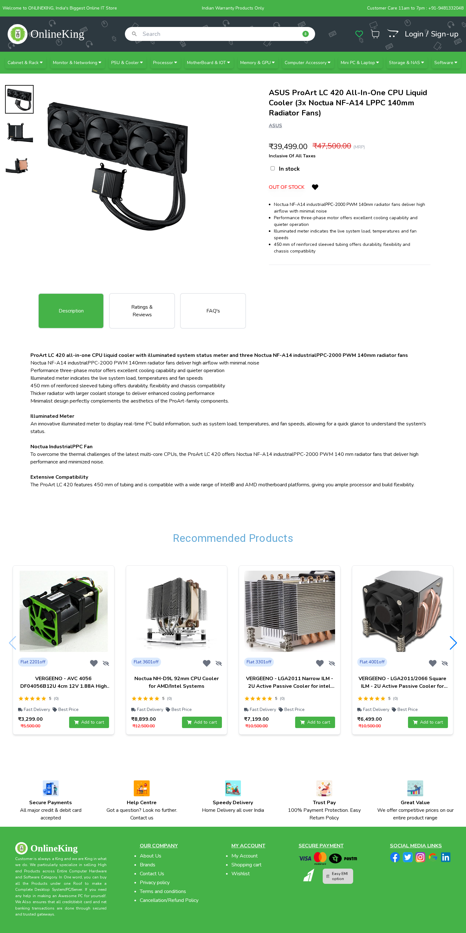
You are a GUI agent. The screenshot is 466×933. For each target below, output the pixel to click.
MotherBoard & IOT (206, 63)
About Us (150, 855)
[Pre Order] (392, 33)
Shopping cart (246, 864)
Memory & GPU (255, 63)
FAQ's (213, 310)
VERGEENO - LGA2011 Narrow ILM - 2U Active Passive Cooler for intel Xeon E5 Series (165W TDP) (289, 686)
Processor (163, 63)
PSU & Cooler (125, 63)
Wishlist (240, 873)
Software (443, 63)
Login (414, 34)
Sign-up (444, 34)
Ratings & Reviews (142, 311)
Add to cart (92, 722)
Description (71, 310)
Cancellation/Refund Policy (169, 900)
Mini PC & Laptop (358, 63)
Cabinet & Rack (23, 63)
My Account (244, 855)
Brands (147, 864)
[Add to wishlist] (94, 663)
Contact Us (152, 873)
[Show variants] (106, 663)
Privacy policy (155, 882)
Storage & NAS (404, 63)
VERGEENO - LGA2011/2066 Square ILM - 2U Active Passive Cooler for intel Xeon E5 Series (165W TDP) (402, 686)
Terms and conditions (163, 891)
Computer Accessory (306, 63)
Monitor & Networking (75, 63)
